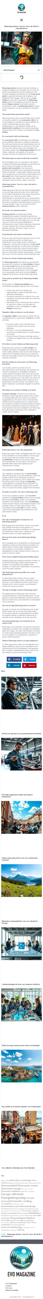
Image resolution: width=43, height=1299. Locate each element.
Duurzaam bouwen (35, 1183)
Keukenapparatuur (6, 1210)
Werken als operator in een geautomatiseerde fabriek (21, 734)
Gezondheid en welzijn (18, 1204)
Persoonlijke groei (8, 1220)
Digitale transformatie (15, 1183)
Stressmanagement (18, 1225)
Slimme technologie (18, 1222)
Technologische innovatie (28, 1227)
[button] (21, 20)
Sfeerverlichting (5, 1222)
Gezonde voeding (21, 1200)
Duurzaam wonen (28, 1185)
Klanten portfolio (12, 1290)
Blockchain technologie (21, 1180)
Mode (3, 1234)
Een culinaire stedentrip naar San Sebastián (18, 1168)
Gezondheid (6, 1204)
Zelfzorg (20, 1230)
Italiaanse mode (33, 1209)
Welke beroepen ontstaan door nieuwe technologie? (21, 1045)
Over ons (9, 1288)
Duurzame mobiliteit (10, 1191)
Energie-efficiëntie (12, 1194)
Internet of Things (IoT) (20, 1209)
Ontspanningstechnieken (22, 1217)
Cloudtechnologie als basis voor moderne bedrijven (21, 984)
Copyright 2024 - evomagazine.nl (21, 1297)
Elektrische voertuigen (27, 1191)
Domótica (26, 1183)
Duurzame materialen (27, 1189)
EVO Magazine (11, 1283)
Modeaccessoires (19, 1215)
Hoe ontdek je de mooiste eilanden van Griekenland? (21, 1107)
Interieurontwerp (7, 1209)
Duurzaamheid (9, 1185)
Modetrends (28, 1215)
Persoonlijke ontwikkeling (24, 1220)
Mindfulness (35, 1213)
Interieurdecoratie (10, 1206)
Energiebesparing (13, 1197)
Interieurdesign (28, 1206)
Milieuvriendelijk (22, 1213)
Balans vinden (5, 1180)
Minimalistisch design (7, 1215)
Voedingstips (13, 1230)
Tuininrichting (5, 1230)
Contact (8, 1286)
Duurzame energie (11, 1188)
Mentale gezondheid (8, 1213)
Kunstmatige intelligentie (30, 1211)
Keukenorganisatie (17, 1210)
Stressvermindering (11, 1227)
